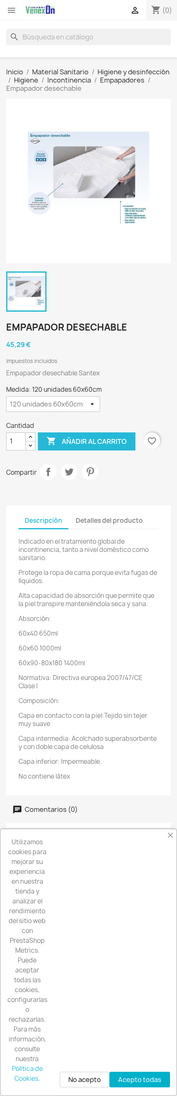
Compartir (48, 472)
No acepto (84, 1079)
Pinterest (90, 472)
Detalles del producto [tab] (109, 520)
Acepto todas (139, 1079)
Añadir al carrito (87, 441)
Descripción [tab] (43, 520)
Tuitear (69, 472)
